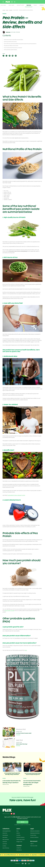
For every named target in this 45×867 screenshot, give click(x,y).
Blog (7, 10)
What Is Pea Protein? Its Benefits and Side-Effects (13, 39)
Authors (18, 833)
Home (4, 10)
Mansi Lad (8, 32)
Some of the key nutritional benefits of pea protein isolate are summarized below (20, 43)
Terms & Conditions (34, 837)
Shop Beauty (5, 835)
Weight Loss (20, 5)
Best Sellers (5, 837)
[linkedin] (12, 56)
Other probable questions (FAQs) (10, 49)
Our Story (18, 835)
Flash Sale (5, 841)
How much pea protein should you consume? (13, 47)
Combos (4, 845)
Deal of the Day (6, 848)
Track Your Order (33, 845)
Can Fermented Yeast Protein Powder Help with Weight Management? (32, 782)
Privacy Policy (33, 835)
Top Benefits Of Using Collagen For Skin (16, 495)
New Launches (6, 839)
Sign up (22, 822)
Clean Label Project (20, 839)
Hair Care (11, 5)
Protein (29, 5)
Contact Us (18, 847)
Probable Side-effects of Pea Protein (11, 45)
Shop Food (5, 833)
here (26, 650)
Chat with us (19, 850)
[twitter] (15, 56)
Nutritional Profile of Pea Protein (10, 41)
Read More (18, 734)
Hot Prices (5, 843)
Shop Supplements (6, 831)
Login (31, 843)
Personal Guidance (20, 837)
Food (35, 5)
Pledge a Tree (19, 841)
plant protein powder (9, 610)
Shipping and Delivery (35, 833)
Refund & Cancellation (35, 831)
